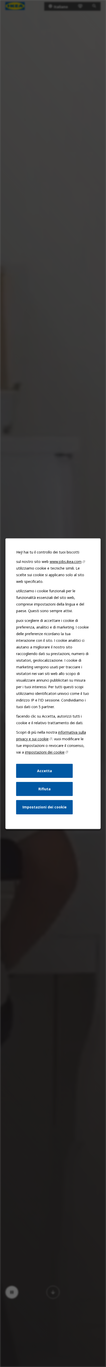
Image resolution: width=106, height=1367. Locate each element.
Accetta (44, 770)
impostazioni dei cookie (45, 752)
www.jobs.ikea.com (66, 561)
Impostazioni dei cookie (44, 807)
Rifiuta (44, 788)
